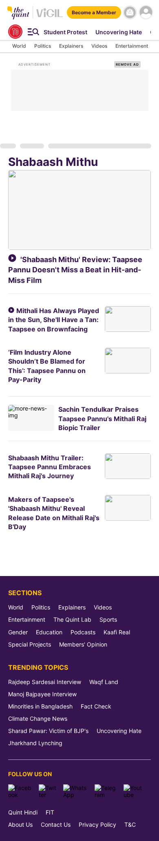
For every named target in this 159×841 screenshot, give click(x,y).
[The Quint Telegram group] (106, 791)
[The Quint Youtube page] (134, 791)
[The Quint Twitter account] (48, 791)
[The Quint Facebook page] (20, 791)
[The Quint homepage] (18, 13)
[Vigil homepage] (49, 16)
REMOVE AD (127, 64)
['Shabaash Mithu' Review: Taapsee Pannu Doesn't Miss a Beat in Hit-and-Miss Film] (79, 210)
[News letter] (130, 12)
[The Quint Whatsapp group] (75, 791)
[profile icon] (146, 12)
